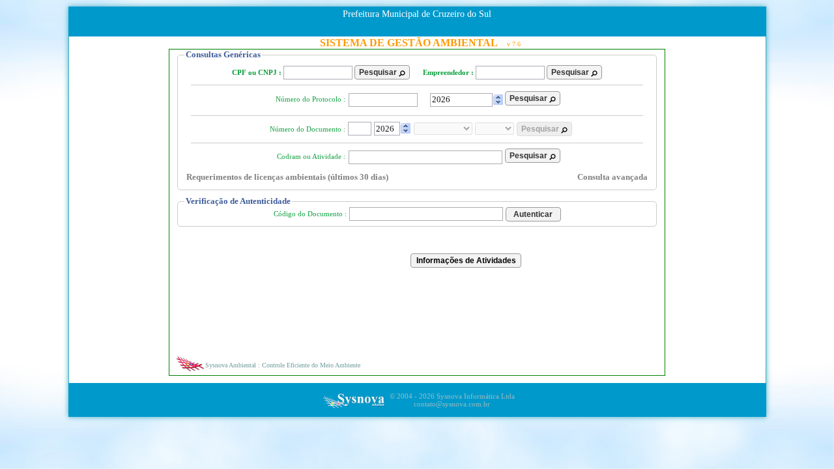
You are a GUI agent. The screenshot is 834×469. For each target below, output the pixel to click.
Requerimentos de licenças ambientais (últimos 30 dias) (287, 177)
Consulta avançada (612, 177)
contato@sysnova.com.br (452, 404)
